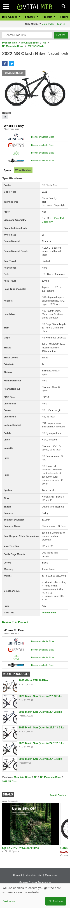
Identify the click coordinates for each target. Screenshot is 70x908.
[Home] (34, 6)
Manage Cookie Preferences (35, 882)
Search (61, 35)
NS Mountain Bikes (12, 46)
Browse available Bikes (42, 137)
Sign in (61, 23)
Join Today (48, 23)
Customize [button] (9, 901)
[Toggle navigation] (6, 6)
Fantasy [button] (30, 16)
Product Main (9, 42)
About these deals (10, 801)
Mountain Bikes (30, 42)
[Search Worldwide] (16, 160)
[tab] (7, 170)
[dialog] (35, 896)
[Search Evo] (16, 152)
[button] (5, 63)
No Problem (56, 901)
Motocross (51, 875)
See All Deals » (57, 795)
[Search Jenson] (16, 137)
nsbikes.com (49, 612)
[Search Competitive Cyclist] (16, 145)
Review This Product (15, 622)
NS (44, 42)
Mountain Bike (33, 875)
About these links (11, 129)
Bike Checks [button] (10, 16)
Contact (17, 875)
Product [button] (48, 16)
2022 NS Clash (36, 46)
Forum (64, 16)
